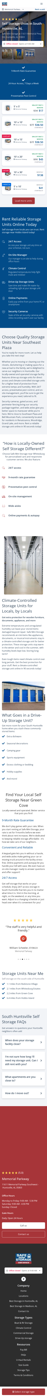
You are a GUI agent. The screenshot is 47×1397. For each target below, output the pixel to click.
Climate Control (23, 1328)
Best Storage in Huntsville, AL (23, 1301)
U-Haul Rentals (23, 1359)
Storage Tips (23, 1370)
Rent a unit (40, 9)
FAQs (23, 1354)
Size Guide (23, 1365)
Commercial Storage (23, 1333)
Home (23, 1290)
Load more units (23, 200)
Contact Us (23, 1311)
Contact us (23, 1234)
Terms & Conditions (23, 1375)
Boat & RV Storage (23, 1322)
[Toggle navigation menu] (42, 3)
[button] (7, 54)
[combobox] (22, 44)
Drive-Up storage (23, 1338)
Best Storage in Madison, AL (23, 1306)
